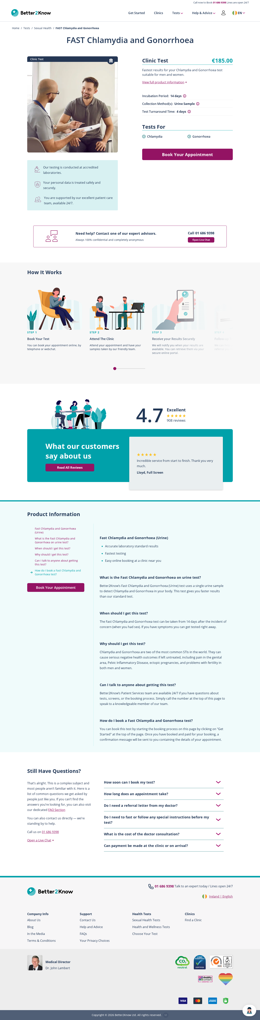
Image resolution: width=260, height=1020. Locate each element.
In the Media (36, 934)
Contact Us (88, 920)
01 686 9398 (219, 2)
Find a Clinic (193, 920)
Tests (176, 13)
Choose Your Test (145, 934)
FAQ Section (56, 810)
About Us (34, 920)
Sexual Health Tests (146, 920)
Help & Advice (202, 13)
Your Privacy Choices (95, 941)
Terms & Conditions (41, 941)
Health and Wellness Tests (151, 927)
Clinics (158, 13)
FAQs (83, 934)
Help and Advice (91, 927)
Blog (30, 927)
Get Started (136, 13)
